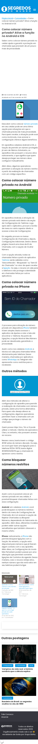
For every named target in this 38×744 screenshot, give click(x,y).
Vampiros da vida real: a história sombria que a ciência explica (17, 670)
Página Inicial (7, 18)
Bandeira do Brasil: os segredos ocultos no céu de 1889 (17, 702)
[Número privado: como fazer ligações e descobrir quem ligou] (26, 579)
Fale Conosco (7, 714)
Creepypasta (7, 665)
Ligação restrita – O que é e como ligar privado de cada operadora (8, 611)
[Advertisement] (19, 72)
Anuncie (4, 717)
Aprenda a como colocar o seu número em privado (9, 586)
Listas (31, 665)
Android (28, 349)
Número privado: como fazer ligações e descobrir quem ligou (26, 586)
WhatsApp (12, 359)
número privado (31, 124)
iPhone (26, 328)
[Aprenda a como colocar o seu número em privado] (9, 579)
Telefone (5, 260)
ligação (7, 268)
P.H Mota (24, 95)
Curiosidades (20, 18)
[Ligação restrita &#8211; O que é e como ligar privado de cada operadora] (9, 602)
